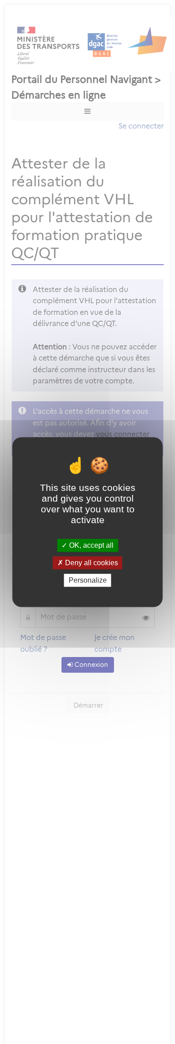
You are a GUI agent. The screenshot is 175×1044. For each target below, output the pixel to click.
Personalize (88, 580)
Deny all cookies (90, 563)
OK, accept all (90, 545)
